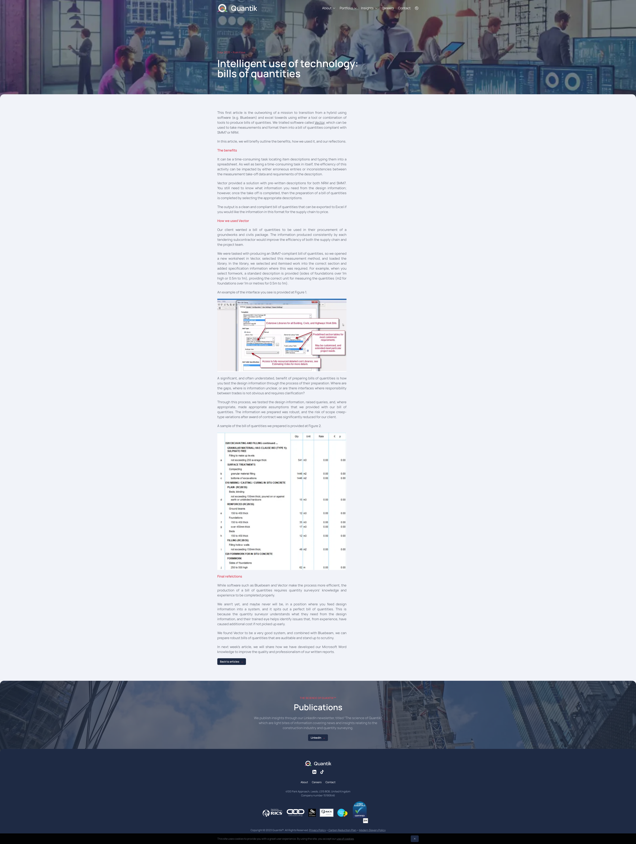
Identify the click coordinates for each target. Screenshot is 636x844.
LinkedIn (316, 737)
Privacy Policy (317, 830)
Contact (404, 8)
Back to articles (229, 661)
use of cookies (345, 839)
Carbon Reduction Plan (342, 830)
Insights (367, 8)
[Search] (417, 8)
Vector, (320, 122)
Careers (388, 8)
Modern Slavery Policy (372, 830)
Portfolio (346, 8)
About (327, 8)
